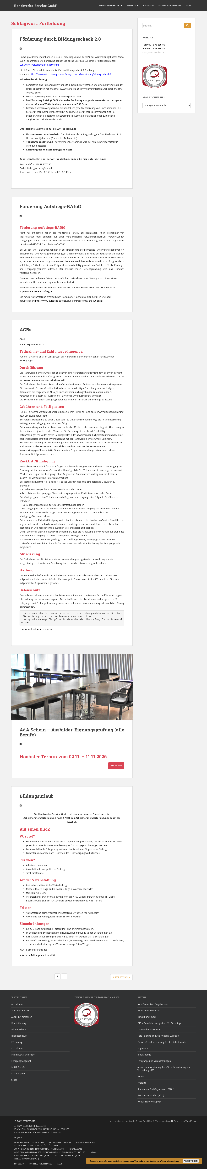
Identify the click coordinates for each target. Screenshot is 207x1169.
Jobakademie (144, 1054)
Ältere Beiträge (121, 977)
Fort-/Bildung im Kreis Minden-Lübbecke (158, 1035)
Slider (14, 1079)
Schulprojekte (18, 1073)
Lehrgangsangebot (21, 1060)
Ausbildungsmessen (21, 1016)
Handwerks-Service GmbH (36, 6)
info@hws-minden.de (153, 52)
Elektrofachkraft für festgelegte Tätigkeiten (37, 1132)
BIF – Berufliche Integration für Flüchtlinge (159, 1023)
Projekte (131, 5)
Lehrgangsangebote (108, 5)
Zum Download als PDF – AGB (36, 629)
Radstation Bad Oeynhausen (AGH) (155, 1089)
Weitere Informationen (169, 1161)
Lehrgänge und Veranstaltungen (154, 1060)
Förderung (16, 1042)
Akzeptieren (191, 1160)
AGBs (188, 5)
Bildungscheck (18, 1029)
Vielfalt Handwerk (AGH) (149, 1101)
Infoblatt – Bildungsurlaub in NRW (37, 955)
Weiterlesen (116, 765)
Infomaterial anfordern (23, 1054)
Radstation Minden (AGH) (150, 1095)
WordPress (190, 1121)
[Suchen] (187, 25)
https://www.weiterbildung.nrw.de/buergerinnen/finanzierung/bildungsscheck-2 (70, 74)
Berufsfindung (18, 1023)
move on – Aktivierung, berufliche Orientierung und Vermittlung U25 (164, 1069)
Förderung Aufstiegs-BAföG (50, 206)
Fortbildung (17, 1048)
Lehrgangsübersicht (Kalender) (30, 1126)
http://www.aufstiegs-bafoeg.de (36, 291)
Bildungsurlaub (37, 796)
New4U (141, 1076)
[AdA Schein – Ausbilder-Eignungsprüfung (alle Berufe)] (72, 687)
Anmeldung (17, 1004)
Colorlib (170, 1121)
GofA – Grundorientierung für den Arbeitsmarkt (161, 1042)
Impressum (148, 5)
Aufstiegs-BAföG (20, 1010)
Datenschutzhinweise (169, 5)
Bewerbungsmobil (146, 1016)
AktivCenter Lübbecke (148, 1010)
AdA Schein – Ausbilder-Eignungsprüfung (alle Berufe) (72, 732)
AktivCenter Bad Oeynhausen (152, 1004)
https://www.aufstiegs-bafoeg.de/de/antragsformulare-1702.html (69, 300)
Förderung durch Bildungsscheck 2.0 (60, 39)
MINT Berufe (18, 1067)
